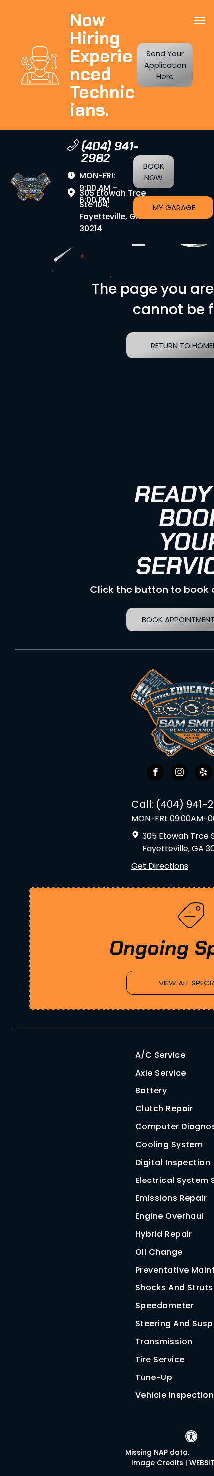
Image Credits (157, 1463)
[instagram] (179, 773)
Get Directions (159, 866)
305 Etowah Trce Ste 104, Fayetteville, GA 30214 (112, 210)
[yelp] (203, 773)
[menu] (199, 20)
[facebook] (155, 773)
